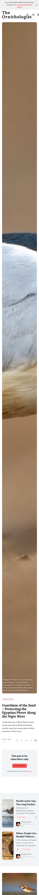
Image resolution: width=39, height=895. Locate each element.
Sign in (29, 771)
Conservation (8, 699)
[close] (36, 5)
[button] (27, 15)
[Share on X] (21, 740)
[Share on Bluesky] (35, 741)
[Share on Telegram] (30, 740)
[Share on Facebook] (17, 740)
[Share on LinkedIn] (26, 740)
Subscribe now (19, 766)
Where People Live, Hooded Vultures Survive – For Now (26, 836)
